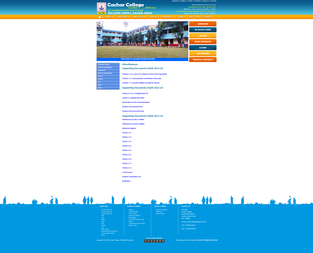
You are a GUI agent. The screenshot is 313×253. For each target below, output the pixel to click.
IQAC (191, 17)
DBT (102, 215)
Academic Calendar (162, 209)
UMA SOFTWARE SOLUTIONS (207, 240)
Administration (122, 17)
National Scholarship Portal (109, 231)
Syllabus (131, 209)
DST (102, 217)
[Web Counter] (154, 242)
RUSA (103, 225)
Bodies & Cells (138, 17)
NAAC (103, 235)
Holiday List (159, 211)
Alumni (131, 221)
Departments (167, 17)
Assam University (106, 209)
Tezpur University (106, 211)
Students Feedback (134, 215)
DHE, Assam (105, 229)
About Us (108, 17)
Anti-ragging (132, 217)
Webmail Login (160, 213)
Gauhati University (106, 213)
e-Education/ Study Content (137, 223)
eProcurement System (108, 233)
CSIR (103, 221)
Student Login (133, 225)
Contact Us (208, 17)
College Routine (133, 211)
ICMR (103, 219)
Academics (153, 17)
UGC (102, 223)
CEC (102, 227)
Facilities (180, 17)
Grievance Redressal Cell (136, 219)
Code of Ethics (133, 213)
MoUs (199, 17)
